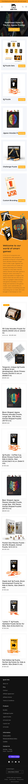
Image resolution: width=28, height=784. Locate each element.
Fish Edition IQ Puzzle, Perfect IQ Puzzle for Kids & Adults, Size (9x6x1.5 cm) (13, 662)
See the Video (14, 29)
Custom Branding (10, 200)
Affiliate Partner (7, 697)
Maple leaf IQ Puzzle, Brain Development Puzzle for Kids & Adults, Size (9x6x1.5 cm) (13, 584)
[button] (2, 6)
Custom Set (6, 723)
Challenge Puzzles (8, 713)
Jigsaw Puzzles (7, 717)
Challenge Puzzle (10, 167)
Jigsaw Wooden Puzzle (12, 133)
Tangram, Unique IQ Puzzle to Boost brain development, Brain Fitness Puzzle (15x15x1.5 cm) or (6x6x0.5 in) (13, 371)
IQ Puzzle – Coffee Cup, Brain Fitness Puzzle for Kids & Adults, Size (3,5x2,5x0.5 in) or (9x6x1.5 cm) (13, 459)
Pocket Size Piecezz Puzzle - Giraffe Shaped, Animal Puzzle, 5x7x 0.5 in (13, 545)
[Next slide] (26, 23)
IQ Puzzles (6, 727)
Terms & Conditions (8, 700)
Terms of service (15, 781)
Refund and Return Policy (10, 738)
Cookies (5, 741)
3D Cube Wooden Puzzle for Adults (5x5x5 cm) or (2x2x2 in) (13, 331)
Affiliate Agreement (8, 694)
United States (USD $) (13, 772)
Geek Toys (13, 777)
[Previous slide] (1, 23)
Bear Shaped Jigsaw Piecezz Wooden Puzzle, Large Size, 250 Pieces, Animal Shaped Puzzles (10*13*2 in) (12, 504)
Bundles (5, 710)
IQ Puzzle (7, 99)
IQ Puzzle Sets (9, 66)
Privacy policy (7, 735)
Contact (5, 690)
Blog (4, 687)
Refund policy (12, 779)
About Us (5, 683)
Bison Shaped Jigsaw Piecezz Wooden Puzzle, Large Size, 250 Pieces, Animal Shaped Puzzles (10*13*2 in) (12, 416)
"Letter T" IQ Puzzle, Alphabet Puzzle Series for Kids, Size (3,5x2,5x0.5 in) (13, 624)
